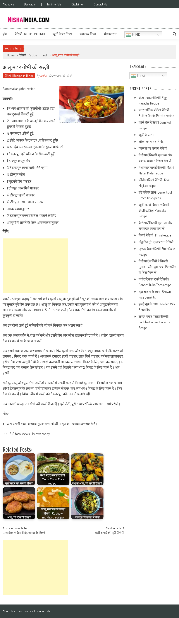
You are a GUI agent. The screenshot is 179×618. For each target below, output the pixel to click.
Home (11, 55)
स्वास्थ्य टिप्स (88, 34)
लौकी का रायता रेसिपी (152, 141)
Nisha (43, 76)
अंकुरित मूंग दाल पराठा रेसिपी (156, 242)
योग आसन (110, 34)
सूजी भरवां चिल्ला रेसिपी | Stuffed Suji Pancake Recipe (154, 210)
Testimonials (54, 4)
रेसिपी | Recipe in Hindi (30, 34)
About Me (8, 4)
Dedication (30, 4)
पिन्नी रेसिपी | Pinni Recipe (155, 235)
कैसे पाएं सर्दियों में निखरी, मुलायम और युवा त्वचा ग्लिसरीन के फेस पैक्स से (157, 267)
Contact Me (100, 4)
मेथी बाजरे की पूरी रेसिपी (109, 533)
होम (5, 34)
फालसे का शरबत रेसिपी (153, 148)
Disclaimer (77, 4)
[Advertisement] (35, 265)
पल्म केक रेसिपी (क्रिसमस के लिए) (24, 533)
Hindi (136, 34)
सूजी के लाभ (146, 135)
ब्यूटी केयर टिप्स (62, 34)
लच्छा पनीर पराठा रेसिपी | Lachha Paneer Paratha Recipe (154, 322)
